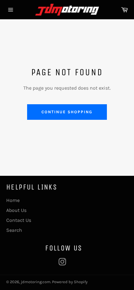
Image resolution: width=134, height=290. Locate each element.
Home (13, 200)
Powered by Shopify (70, 281)
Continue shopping (66, 112)
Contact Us (18, 220)
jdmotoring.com (35, 281)
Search (14, 230)
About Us (16, 210)
